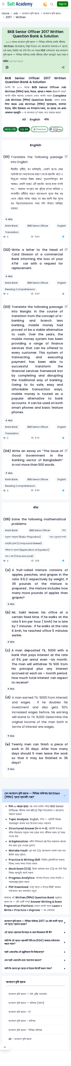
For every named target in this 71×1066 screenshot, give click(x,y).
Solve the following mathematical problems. (39, 521)
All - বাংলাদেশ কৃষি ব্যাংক (20, 1039)
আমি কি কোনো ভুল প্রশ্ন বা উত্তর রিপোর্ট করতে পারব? (28, 968)
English (35, 119)
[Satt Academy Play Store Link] (56, 129)
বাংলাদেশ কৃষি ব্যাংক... (52, 13)
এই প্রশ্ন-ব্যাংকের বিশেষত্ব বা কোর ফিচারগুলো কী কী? (28, 932)
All (24, 119)
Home (5, 13)
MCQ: (10, 129)
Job (15, 13)
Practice (41, 129)
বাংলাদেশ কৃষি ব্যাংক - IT (20, 1012)
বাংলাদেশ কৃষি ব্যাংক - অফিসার (22, 1021)
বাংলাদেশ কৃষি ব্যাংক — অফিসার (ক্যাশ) (26, 1003)
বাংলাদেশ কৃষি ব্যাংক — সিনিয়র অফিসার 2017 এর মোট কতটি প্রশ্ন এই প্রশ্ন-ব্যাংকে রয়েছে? (33, 922)
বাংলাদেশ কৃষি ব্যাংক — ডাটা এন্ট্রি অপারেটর (28, 994)
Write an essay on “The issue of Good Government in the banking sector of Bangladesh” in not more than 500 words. (37, 458)
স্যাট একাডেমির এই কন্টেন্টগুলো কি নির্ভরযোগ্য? (24, 952)
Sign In (62, 4)
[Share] (65, 68)
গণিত (46, 119)
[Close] (5, 1047)
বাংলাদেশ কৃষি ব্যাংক (30, 13)
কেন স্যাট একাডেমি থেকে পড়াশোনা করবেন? (23, 960)
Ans (10, 219)
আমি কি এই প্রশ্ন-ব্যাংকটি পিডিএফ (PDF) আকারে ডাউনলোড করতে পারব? (32, 942)
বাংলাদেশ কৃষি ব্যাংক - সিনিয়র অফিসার (25, 1030)
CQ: (24, 129)
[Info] (7, 68)
